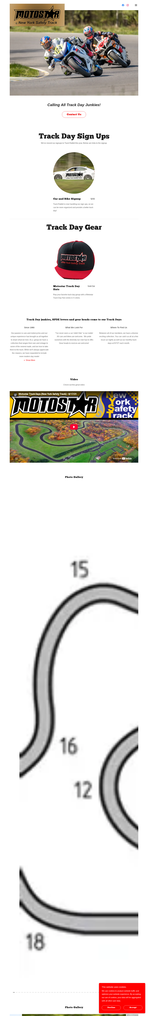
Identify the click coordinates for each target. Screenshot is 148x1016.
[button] (136, 5)
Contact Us (74, 114)
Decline (111, 1008)
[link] (37, 5)
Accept (133, 1008)
